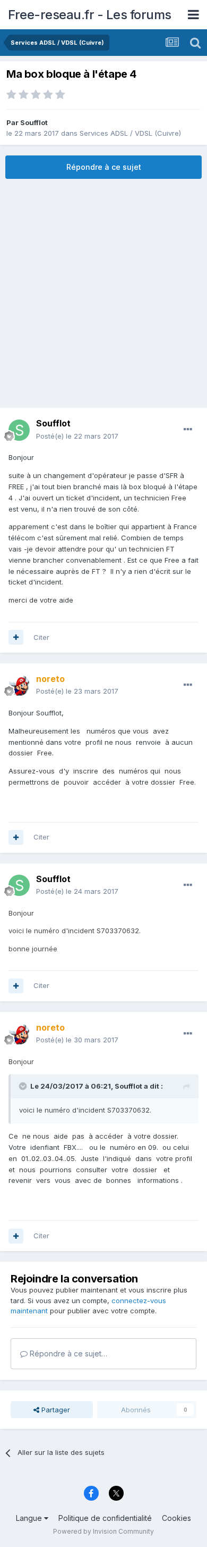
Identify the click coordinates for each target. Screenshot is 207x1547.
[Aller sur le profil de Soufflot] (19, 430)
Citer (41, 637)
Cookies (176, 1518)
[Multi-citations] (15, 637)
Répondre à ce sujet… (67, 1353)
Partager (54, 1409)
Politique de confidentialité (105, 1518)
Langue (30, 1518)
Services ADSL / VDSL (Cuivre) (130, 133)
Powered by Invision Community (103, 1531)
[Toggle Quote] (24, 1086)
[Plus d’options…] (188, 429)
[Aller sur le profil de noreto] (19, 685)
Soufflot (34, 122)
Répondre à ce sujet (103, 166)
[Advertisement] (103, 293)
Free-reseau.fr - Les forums (89, 14)
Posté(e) (77, 436)
